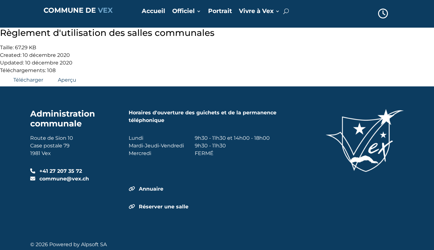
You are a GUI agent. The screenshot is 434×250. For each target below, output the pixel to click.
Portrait (220, 12)
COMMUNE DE (78, 10)
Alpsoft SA (94, 244)
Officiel (183, 12)
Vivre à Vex (256, 12)
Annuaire (151, 189)
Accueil (153, 12)
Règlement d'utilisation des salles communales (107, 32)
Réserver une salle (163, 207)
